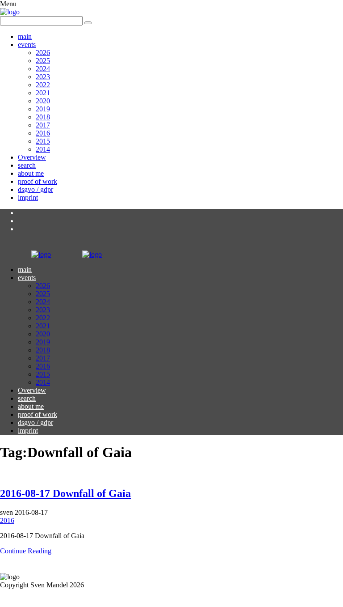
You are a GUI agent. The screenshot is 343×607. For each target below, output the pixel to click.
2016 (43, 133)
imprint (28, 197)
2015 (43, 141)
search (27, 165)
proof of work (37, 181)
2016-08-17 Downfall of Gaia (65, 493)
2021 (43, 93)
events (27, 44)
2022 (43, 85)
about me (31, 173)
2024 (43, 68)
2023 (43, 77)
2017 (43, 125)
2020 (43, 101)
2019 (43, 109)
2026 (43, 52)
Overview (32, 157)
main (25, 36)
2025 (43, 60)
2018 (43, 117)
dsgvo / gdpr (35, 189)
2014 (43, 149)
